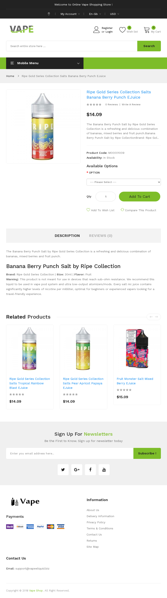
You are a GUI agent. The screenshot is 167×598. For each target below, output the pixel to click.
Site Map (93, 546)
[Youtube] (104, 469)
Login (109, 31)
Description (67, 235)
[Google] (76, 469)
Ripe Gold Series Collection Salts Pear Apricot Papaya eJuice (83, 383)
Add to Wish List (102, 210)
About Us (93, 510)
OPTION (94, 172)
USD (113, 13)
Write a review (131, 104)
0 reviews (111, 104)
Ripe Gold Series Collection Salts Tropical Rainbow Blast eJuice (29, 383)
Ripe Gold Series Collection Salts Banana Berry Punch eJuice (64, 76)
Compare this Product (140, 210)
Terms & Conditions (100, 528)
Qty (89, 196)
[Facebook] (90, 469)
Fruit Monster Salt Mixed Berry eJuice (135, 381)
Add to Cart (139, 196)
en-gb (94, 13)
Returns (92, 540)
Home (10, 76)
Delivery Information (100, 516)
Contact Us (94, 534)
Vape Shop (36, 590)
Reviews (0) (100, 235)
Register (107, 28)
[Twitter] (63, 469)
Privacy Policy (96, 522)
